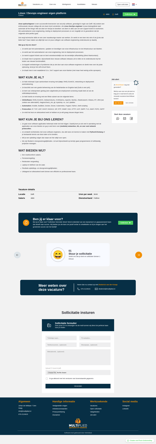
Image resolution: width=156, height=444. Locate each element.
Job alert (119, 103)
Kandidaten (81, 4)
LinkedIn (125, 409)
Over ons (52, 4)
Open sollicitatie (122, 4)
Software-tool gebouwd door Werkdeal (78, 433)
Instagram (126, 406)
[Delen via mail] (124, 119)
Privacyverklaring (58, 412)
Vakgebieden (94, 412)
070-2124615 (85, 289)
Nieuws (94, 4)
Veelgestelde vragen (59, 406)
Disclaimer (56, 415)
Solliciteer (129, 14)
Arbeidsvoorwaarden (59, 409)
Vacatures (38, 4)
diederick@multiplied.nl (106, 289)
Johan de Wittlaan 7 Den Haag (27, 407)
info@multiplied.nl (24, 411)
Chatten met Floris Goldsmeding (141, 440)
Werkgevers (66, 4)
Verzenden (78, 386)
